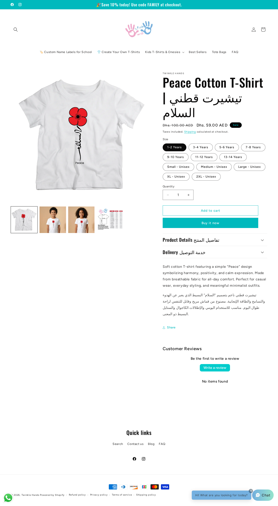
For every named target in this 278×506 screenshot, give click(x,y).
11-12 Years (204, 157)
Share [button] (171, 327)
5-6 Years (226, 147)
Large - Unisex (249, 167)
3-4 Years (200, 147)
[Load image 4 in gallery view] (110, 219)
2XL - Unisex (206, 176)
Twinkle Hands (30, 495)
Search (118, 444)
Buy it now (210, 223)
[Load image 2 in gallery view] (53, 219)
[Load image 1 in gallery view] (24, 219)
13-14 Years (233, 157)
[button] (15, 29)
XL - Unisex (176, 176)
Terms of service (122, 494)
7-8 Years (253, 147)
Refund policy (77, 494)
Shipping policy (146, 494)
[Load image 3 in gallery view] (81, 219)
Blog (151, 444)
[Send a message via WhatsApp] (8, 498)
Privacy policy (99, 494)
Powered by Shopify (52, 495)
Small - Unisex (178, 167)
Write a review (215, 368)
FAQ (162, 444)
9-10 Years (175, 157)
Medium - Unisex (214, 167)
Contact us (135, 444)
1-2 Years (174, 147)
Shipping (190, 131)
